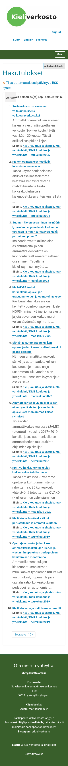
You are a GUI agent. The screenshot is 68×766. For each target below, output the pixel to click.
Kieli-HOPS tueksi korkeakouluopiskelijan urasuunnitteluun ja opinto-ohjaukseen (37, 292)
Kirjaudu (56, 32)
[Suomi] (33, 17)
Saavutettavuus (34, 754)
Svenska (41, 39)
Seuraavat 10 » (24, 634)
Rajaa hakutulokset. (51, 66)
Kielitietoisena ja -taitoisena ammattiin (37, 608)
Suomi (17, 39)
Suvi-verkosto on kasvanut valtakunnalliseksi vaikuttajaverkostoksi (29, 111)
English (28, 39)
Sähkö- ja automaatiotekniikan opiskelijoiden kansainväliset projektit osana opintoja (36, 347)
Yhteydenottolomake (34, 673)
